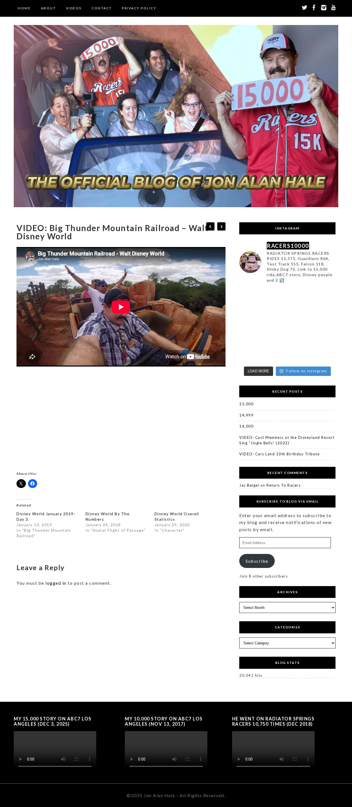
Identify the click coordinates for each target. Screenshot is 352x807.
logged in (56, 583)
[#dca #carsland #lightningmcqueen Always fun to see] (275, 356)
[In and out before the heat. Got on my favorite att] (325, 326)
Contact (102, 8)
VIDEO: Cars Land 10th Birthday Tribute (279, 454)
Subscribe (257, 561)
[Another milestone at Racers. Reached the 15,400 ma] (325, 356)
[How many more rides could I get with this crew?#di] (250, 340)
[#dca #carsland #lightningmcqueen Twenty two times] (250, 295)
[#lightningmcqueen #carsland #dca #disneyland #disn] (300, 326)
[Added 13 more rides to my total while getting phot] (300, 340)
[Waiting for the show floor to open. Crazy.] (325, 310)
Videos (74, 8)
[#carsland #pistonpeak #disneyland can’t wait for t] (300, 295)
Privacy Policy (139, 8)
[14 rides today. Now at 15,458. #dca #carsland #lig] (275, 340)
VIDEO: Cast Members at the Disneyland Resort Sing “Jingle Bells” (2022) (286, 440)
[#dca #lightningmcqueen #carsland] (250, 326)
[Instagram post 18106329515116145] (325, 340)
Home (24, 8)
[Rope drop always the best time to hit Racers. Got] (275, 295)
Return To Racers (283, 485)
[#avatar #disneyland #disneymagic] (250, 310)
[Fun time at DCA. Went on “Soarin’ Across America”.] (300, 356)
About (48, 8)
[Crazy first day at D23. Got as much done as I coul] (300, 310)
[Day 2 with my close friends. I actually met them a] (275, 310)
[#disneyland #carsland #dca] (325, 295)
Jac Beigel (249, 485)
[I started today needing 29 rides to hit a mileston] (275, 326)
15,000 (246, 404)
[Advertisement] (121, 420)
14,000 (246, 426)
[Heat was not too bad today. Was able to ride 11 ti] (250, 356)
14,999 (246, 415)
